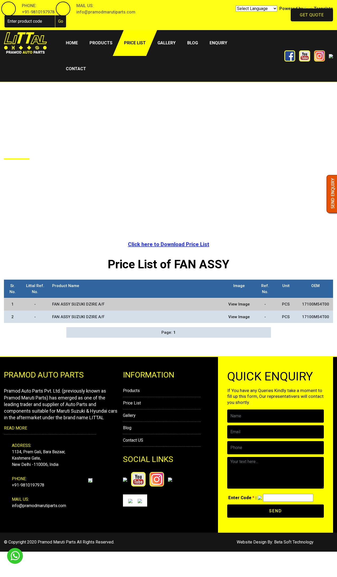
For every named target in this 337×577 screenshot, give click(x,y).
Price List (132, 403)
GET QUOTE (312, 14)
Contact (76, 68)
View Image (239, 304)
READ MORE (15, 428)
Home (75, 42)
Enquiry (218, 42)
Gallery (166, 42)
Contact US (133, 440)
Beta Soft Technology (294, 542)
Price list (135, 42)
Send (275, 510)
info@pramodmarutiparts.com (105, 12)
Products (101, 42)
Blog (192, 42)
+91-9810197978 (38, 12)
